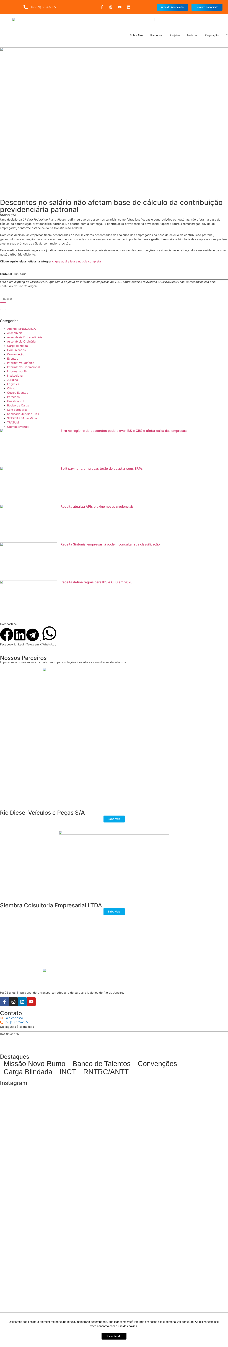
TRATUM (13, 422)
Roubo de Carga (18, 405)
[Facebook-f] (101, 7)
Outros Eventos (17, 392)
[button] (6, 637)
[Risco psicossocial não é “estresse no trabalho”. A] (190, 1289)
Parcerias (13, 397)
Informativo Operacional (23, 367)
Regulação (212, 35)
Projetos (175, 35)
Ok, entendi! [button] (114, 1336)
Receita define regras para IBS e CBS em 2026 (96, 582)
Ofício (11, 388)
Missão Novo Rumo (34, 1064)
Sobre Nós (136, 35)
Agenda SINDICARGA (21, 328)
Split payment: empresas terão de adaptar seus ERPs (102, 468)
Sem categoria (17, 409)
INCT (67, 1072)
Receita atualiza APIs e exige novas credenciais (97, 506)
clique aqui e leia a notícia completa (76, 261)
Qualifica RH (15, 401)
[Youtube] (119, 7)
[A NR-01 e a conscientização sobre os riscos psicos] (190, 1156)
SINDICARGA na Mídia (22, 418)
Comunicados (16, 350)
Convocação (15, 354)
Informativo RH (17, 371)
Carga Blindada (17, 345)
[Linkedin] (128, 7)
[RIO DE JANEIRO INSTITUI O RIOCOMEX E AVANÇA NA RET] (38, 1173)
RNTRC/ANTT (106, 1072)
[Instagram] (110, 7)
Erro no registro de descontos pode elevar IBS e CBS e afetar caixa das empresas (124, 431)
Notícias (192, 35)
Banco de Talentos (101, 1064)
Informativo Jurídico (20, 363)
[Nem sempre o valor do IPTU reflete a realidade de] (114, 1135)
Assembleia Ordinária (21, 341)
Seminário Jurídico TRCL (23, 414)
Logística (13, 384)
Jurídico (12, 380)
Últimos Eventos (18, 426)
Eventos (12, 358)
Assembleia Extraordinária (24, 337)
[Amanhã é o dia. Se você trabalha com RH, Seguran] (38, 1274)
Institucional (15, 375)
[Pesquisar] (3, 306)
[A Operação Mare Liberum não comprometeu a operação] (114, 1287)
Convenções (157, 1064)
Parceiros (156, 35)
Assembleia (14, 333)
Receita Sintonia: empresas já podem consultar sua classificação (110, 544)
